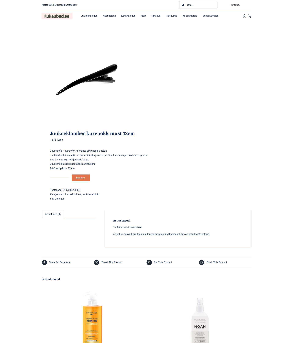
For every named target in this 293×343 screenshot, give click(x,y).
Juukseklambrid (90, 194)
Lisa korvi (80, 177)
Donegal (59, 198)
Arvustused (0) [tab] (53, 214)
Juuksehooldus (72, 194)
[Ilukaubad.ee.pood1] (57, 14)
